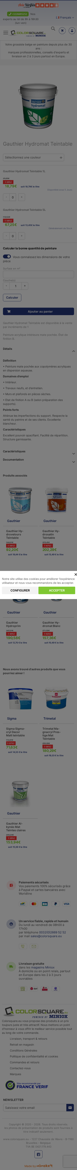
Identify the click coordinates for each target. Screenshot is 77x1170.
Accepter (57, 590)
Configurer (20, 590)
